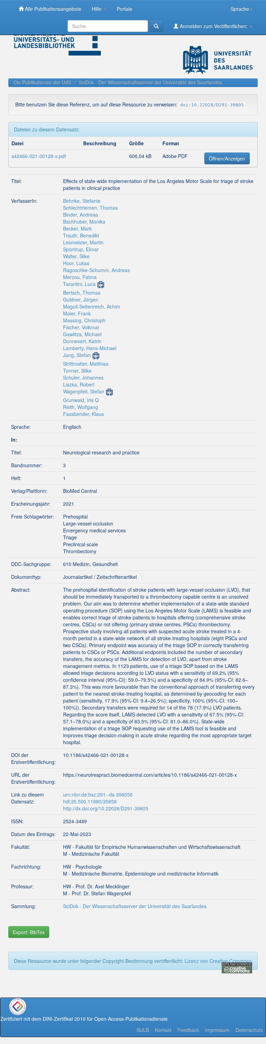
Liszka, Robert (79, 384)
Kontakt (163, 1029)
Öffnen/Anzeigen (227, 158)
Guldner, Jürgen (80, 299)
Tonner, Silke (77, 370)
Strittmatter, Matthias (85, 363)
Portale (124, 8)
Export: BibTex (29, 932)
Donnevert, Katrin (82, 341)
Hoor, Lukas (76, 263)
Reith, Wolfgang (80, 406)
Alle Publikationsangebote (52, 8)
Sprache (240, 8)
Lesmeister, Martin (83, 242)
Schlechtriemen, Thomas (90, 207)
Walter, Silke (76, 256)
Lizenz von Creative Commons (218, 960)
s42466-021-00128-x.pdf (38, 156)
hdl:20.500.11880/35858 (90, 801)
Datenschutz (249, 1029)
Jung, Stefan (77, 354)
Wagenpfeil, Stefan (83, 391)
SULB (142, 1029)
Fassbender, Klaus (83, 413)
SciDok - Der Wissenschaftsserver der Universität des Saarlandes (150, 82)
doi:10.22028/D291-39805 (212, 104)
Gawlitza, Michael (82, 334)
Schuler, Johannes (83, 377)
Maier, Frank (77, 313)
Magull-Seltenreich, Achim (91, 306)
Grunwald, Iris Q (81, 400)
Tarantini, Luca (79, 283)
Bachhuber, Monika (84, 221)
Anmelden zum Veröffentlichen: (213, 26)
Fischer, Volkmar (81, 327)
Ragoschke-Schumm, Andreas (96, 270)
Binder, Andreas (80, 214)
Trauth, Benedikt (81, 235)
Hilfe (97, 8)
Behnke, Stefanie (81, 200)
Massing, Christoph (84, 320)
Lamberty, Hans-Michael (89, 348)
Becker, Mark (77, 228)
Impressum (217, 1029)
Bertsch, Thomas (81, 292)
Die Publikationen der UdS (42, 82)
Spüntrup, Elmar (81, 249)
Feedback (188, 1029)
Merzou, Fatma (80, 276)
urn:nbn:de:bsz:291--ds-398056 (98, 794)
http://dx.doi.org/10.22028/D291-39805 (105, 808)
